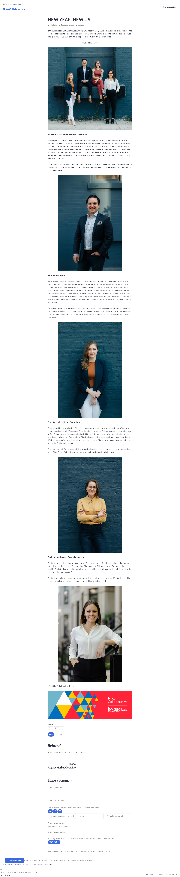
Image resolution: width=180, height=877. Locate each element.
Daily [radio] (60, 826)
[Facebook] (55, 811)
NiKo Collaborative (14, 9)
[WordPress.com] (50, 811)
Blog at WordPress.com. (71, 851)
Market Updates (169, 7)
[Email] (60, 811)
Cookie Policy (49, 864)
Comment (54, 842)
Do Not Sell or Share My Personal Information (96, 851)
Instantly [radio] (53, 826)
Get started (5, 875)
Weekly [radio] (66, 826)
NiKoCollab (54, 25)
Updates (81, 25)
